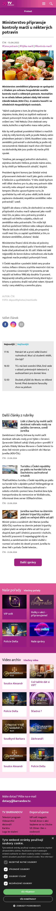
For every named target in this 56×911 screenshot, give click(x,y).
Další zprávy (28, 562)
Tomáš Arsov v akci (39, 821)
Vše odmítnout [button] (28, 899)
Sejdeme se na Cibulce (41, 824)
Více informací (47, 856)
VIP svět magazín (38, 817)
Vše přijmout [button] (28, 892)
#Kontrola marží (43, 46)
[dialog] (28, 873)
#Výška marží (26, 46)
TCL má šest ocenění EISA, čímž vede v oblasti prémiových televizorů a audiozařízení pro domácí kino (33, 370)
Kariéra (6, 828)
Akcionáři (7, 824)
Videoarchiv (8, 821)
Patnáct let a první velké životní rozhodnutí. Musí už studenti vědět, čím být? (33, 356)
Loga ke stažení (10, 831)
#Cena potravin (10, 46)
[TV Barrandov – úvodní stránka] (8, 4)
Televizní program (11, 817)
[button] (28, 906)
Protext (28, 11)
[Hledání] (51, 4)
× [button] (53, 838)
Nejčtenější (23, 344)
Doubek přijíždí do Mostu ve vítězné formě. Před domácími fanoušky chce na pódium (33, 383)
